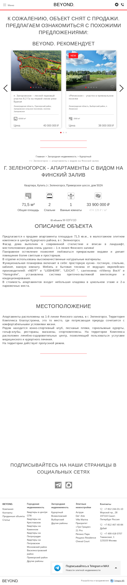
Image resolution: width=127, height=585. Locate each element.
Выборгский (57, 519)
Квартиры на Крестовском (34, 521)
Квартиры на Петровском (34, 542)
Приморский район (37, 557)
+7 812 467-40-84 (113, 524)
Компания (7, 509)
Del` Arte (80, 516)
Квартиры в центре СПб (37, 514)
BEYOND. (7, 504)
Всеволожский (59, 516)
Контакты (7, 512)
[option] (36, 89)
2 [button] (63, 132)
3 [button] (66, 132)
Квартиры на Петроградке (34, 535)
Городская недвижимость (35, 506)
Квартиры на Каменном (34, 528)
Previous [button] (5, 88)
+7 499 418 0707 (113, 533)
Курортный (57, 512)
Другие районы (35, 561)
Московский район (37, 547)
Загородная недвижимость (60, 506)
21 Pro (79, 530)
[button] (30, 87)
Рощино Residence (86, 537)
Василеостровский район (37, 552)
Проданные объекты (13, 516)
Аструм (80, 512)
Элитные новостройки (83, 506)
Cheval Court (82, 541)
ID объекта (56, 220)
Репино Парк (83, 534)
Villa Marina (82, 519)
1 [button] (61, 132)
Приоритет (81, 523)
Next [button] (122, 88)
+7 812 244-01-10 (113, 509)
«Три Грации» (83, 526)
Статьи (6, 520)
